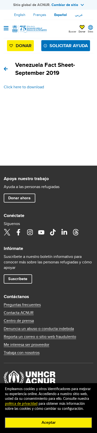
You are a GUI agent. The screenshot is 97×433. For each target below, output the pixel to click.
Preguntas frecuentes (22, 305)
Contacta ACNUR (19, 313)
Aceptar (49, 423)
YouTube (41, 232)
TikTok (52, 232)
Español (60, 14)
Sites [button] (90, 31)
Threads (75, 232)
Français (39, 14)
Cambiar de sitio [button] (64, 4)
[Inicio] (29, 29)
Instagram (30, 232)
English (19, 14)
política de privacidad (21, 404)
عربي (79, 14)
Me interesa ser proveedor (26, 344)
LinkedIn (64, 232)
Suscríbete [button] (17, 279)
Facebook (18, 232)
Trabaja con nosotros (22, 352)
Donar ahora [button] (19, 198)
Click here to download (24, 87)
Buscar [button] (72, 31)
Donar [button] (82, 31)
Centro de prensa (19, 321)
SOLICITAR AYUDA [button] (68, 45)
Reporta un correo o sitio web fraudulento (40, 336)
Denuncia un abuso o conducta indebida (39, 328)
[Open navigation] (6, 28)
